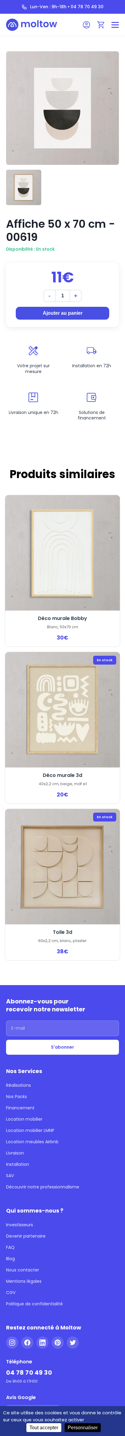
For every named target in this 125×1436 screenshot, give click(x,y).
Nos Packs (16, 1096)
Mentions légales (24, 1281)
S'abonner (62, 1047)
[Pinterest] (58, 1342)
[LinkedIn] (42, 1342)
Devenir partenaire (26, 1236)
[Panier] (101, 24)
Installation (17, 1164)
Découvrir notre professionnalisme (42, 1187)
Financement (20, 1108)
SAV (10, 1176)
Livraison (15, 1153)
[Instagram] (12, 1342)
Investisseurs (19, 1225)
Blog (10, 1259)
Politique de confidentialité (34, 1304)
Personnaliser (83, 1427)
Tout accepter (43, 1427)
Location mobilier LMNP (30, 1130)
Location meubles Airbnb (32, 1142)
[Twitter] (73, 1342)
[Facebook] (27, 1342)
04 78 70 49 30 (29, 1372)
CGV (10, 1292)
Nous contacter (22, 1270)
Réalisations (18, 1085)
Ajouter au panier (63, 313)
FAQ (10, 1247)
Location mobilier (24, 1119)
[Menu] (115, 25)
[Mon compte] (86, 24)
